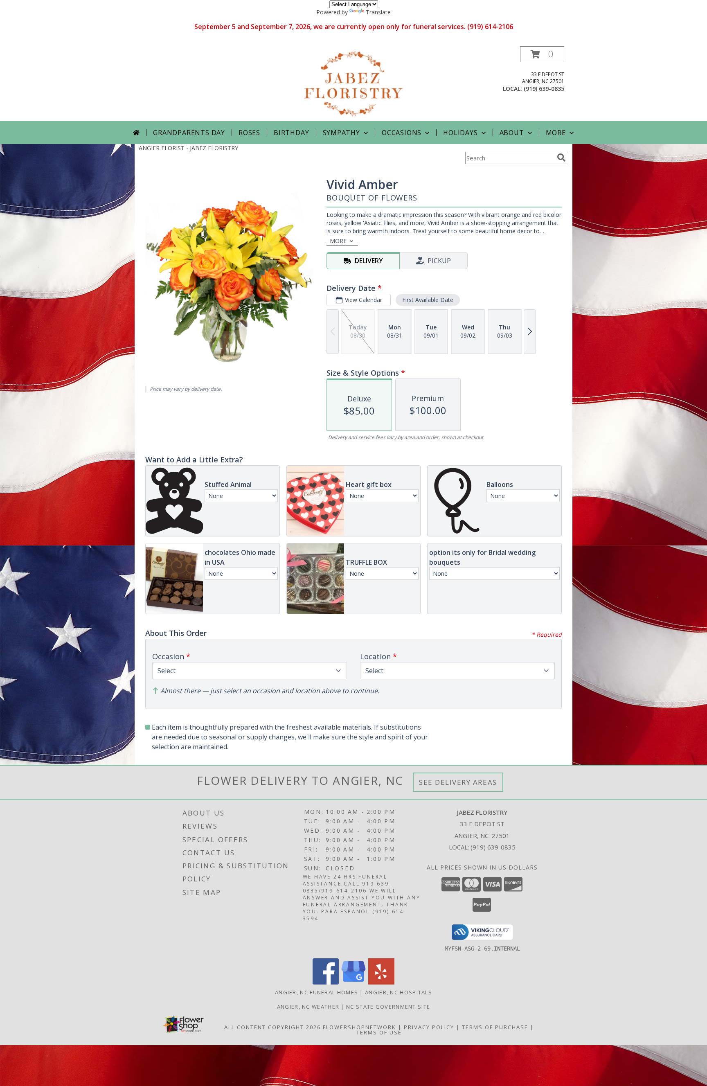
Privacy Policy (429, 1027)
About (512, 132)
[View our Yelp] (381, 982)
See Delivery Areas (458, 782)
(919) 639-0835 (544, 88)
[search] (561, 157)
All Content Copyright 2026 (272, 1027)
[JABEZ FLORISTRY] (353, 84)
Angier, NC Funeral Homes (316, 992)
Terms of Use (379, 1032)
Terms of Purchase (495, 1027)
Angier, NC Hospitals (398, 992)
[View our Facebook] (326, 982)
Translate (378, 12)
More (556, 132)
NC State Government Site (388, 1006)
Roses (249, 132)
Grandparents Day (189, 132)
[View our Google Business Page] (353, 982)
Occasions (401, 132)
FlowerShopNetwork (359, 1027)
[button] (542, 54)
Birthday (291, 132)
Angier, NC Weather (308, 1006)
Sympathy (341, 132)
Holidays (460, 132)
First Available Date (427, 300)
